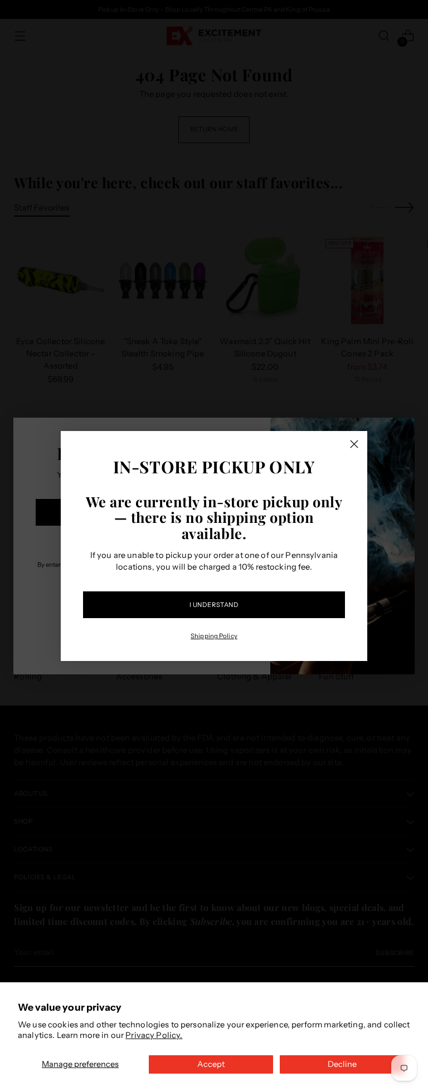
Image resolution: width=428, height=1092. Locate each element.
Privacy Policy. (153, 1035)
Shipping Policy (214, 636)
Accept (211, 1064)
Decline (342, 1064)
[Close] (354, 444)
